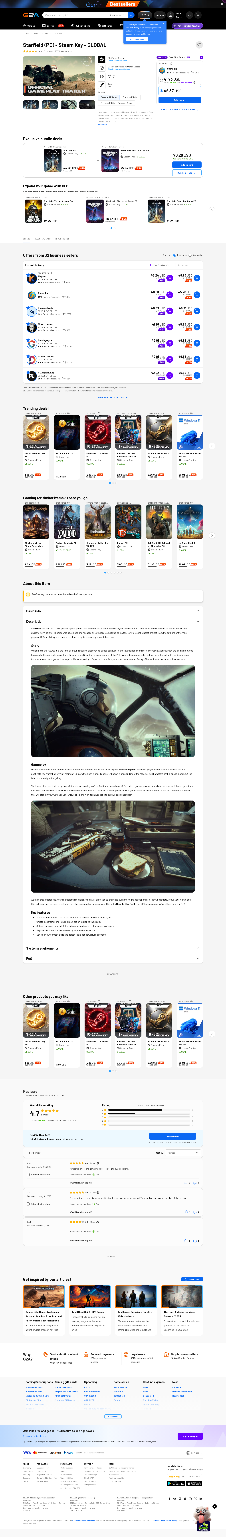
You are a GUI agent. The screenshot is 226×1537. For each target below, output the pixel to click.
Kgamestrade (46, 307)
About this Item (62, 239)
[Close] (222, 4)
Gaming (37, 33)
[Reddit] (185, 1499)
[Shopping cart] (198, 15)
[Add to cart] (197, 278)
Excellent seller (47, 279)
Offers (26, 239)
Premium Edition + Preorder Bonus (116, 103)
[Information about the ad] (171, 64)
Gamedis (172, 68)
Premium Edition (130, 97)
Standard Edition (109, 97)
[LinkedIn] (201, 1499)
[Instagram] (190, 1499)
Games (48, 33)
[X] (195, 1499)
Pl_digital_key (46, 372)
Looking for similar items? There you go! (56, 498)
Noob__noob (45, 324)
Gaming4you (45, 340)
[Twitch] (180, 1499)
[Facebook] (169, 1499)
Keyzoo (42, 276)
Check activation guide (117, 60)
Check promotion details (34, 1436)
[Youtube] (174, 1499)
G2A (27, 33)
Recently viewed (43, 239)
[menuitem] (29, 25)
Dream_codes (46, 356)
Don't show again (137, 39)
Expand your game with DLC (45, 186)
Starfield (58, 33)
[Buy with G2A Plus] (169, 278)
